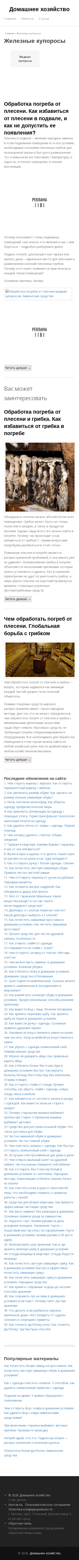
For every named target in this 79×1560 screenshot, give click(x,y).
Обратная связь (20, 1523)
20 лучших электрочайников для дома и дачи (41, 1155)
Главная (10, 19)
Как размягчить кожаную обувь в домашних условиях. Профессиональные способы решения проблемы (39, 999)
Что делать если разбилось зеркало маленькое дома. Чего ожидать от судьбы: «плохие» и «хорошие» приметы (35, 1315)
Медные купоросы (25, 59)
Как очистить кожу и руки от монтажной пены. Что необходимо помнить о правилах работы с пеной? (36, 1192)
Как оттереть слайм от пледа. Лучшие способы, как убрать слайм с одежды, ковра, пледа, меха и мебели (36, 1089)
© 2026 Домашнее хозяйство (29, 1495)
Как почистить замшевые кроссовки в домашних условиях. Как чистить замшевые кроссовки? (35, 924)
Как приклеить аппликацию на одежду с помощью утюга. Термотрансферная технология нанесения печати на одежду (39, 816)
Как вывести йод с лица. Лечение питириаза (40, 1009)
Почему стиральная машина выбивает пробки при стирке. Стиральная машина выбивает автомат (34, 1117)
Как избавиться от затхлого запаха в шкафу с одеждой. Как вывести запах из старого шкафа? (38, 1103)
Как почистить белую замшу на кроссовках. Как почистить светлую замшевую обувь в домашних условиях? (39, 1370)
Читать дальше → (18, 368)
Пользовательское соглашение (47, 1505)
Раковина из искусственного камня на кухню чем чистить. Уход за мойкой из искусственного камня (38, 1037)
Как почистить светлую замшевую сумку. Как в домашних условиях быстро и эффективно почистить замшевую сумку (39, 1268)
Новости (27, 19)
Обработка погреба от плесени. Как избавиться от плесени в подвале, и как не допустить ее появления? (36, 118)
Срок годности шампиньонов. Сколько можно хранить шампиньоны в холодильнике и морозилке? (39, 985)
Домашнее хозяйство (39, 9)
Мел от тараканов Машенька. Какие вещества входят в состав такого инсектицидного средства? (32, 901)
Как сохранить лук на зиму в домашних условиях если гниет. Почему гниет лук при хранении (35, 1301)
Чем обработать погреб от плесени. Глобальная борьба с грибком (38, 626)
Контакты (15, 1505)
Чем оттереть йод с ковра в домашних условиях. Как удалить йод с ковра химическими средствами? (39, 1413)
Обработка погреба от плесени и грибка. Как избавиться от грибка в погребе (34, 422)
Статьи (44, 19)
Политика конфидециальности (30, 1509)
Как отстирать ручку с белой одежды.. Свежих (40, 863)
